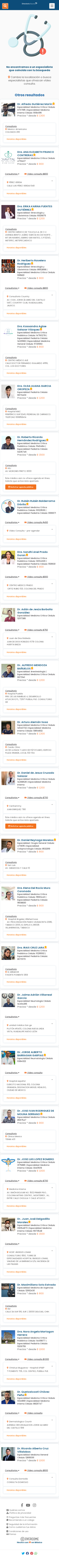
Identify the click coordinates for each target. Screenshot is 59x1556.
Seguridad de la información (22, 1524)
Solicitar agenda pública (21, 487)
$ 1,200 (41, 218)
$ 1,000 (41, 1170)
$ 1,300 (41, 115)
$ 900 (40, 163)
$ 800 (40, 346)
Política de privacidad (20, 1513)
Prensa (12, 1534)
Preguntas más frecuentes (22, 1517)
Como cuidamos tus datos (22, 1527)
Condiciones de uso (18, 1531)
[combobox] (28, 183)
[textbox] (28, 183)
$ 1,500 (41, 454)
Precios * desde (26, 115)
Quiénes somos (17, 1510)
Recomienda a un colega (21, 1520)
